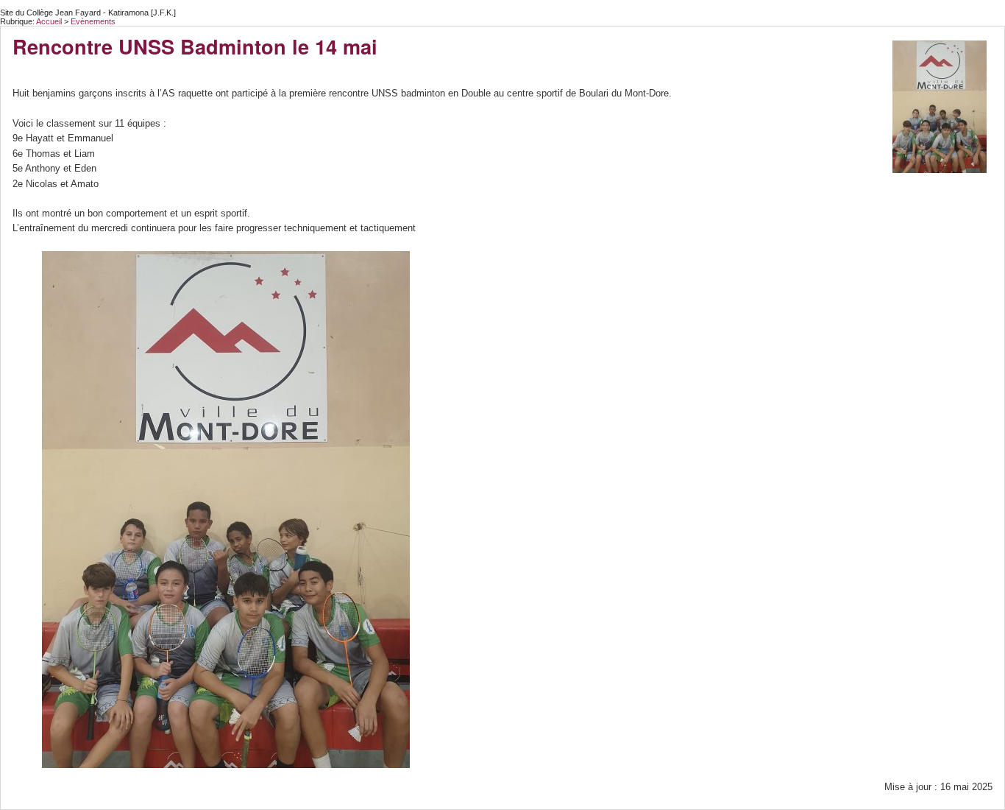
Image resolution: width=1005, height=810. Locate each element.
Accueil (49, 21)
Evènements (93, 21)
